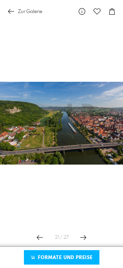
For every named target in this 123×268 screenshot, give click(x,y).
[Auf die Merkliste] (97, 11)
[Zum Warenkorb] (112, 11)
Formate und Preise (64, 257)
